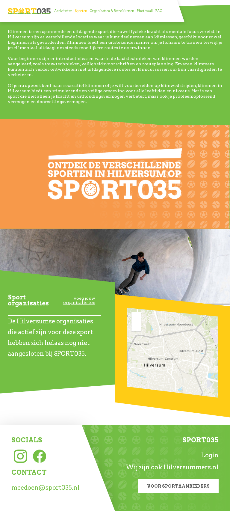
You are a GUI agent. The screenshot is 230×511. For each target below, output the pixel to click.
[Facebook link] (39, 455)
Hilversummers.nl (191, 467)
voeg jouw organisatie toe (79, 300)
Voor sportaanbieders (178, 486)
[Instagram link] (20, 455)
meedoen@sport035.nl (45, 487)
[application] (172, 353)
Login (210, 455)
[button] (136, 317)
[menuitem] (63, 10)
